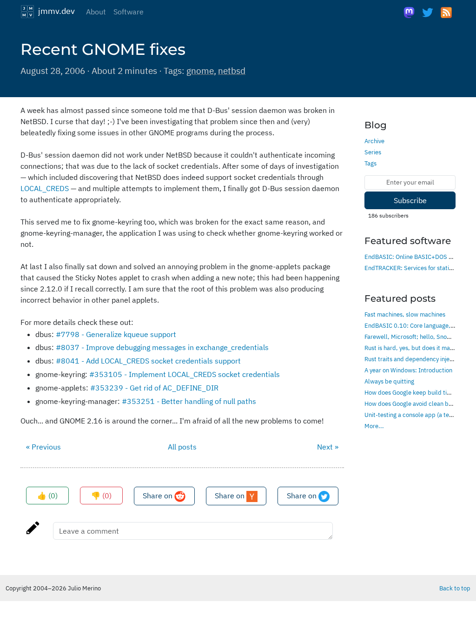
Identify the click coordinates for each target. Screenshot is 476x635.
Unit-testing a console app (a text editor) (419, 414)
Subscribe (410, 200)
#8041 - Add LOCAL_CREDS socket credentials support (148, 360)
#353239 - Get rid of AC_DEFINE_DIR (154, 387)
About (96, 11)
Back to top (454, 588)
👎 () (101, 495)
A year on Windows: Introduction (408, 370)
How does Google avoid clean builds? (414, 403)
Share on (158, 495)
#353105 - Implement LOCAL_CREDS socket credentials (184, 374)
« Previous (43, 446)
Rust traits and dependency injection (413, 359)
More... (374, 426)
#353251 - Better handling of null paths (189, 401)
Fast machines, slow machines (404, 314)
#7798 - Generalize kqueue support (116, 334)
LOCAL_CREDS (44, 188)
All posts (182, 446)
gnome (200, 70)
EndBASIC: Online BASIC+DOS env (411, 256)
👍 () (47, 495)
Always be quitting (389, 381)
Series (372, 152)
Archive (374, 141)
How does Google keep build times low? (418, 392)
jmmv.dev (54, 10)
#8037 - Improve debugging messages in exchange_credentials (162, 347)
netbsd (231, 70)
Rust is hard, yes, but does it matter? (413, 348)
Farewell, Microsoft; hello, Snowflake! (415, 336)
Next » (327, 446)
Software (128, 11)
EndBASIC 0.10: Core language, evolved (418, 325)
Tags (370, 163)
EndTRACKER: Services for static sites (415, 268)
